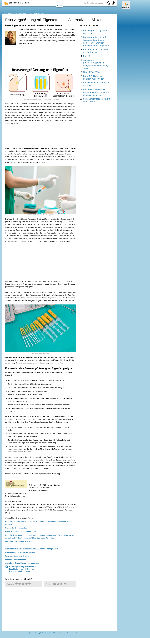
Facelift (86, 56)
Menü (60, 5)
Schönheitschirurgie (22, 13)
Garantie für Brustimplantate (16, 528)
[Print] (65, 584)
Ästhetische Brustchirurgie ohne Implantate (22, 563)
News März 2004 (91, 72)
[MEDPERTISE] (125, 8)
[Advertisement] (36, 55)
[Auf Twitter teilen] (58, 584)
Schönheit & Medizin (10, 13)
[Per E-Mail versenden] (61, 584)
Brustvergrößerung (39, 13)
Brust (31, 13)
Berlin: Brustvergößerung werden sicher (20, 531)
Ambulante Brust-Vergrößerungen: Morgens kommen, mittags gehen (31, 549)
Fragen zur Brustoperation (15, 559)
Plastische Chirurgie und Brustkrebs (19, 541)
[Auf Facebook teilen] (55, 584)
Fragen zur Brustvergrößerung (17, 556)
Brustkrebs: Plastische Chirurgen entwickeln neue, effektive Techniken (96, 92)
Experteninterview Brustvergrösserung (20, 552)
